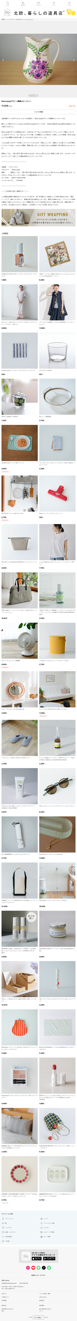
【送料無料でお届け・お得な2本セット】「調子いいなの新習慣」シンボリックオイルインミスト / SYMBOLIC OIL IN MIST (19, 951)
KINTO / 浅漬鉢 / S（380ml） (10, 416)
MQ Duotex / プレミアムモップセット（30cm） (53, 900)
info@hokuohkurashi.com (9, 1283)
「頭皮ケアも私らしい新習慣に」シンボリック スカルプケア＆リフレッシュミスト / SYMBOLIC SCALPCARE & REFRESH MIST (57, 612)
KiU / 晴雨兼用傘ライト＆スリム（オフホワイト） (16, 854)
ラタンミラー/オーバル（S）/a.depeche (13, 709)
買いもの (23, 5)
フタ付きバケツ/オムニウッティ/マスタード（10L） (54, 660)
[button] (3, 60)
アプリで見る (37, 1317)
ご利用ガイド (5, 1297)
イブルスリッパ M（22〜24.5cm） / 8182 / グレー (16, 757)
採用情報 (41, 1305)
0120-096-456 (23, 1283)
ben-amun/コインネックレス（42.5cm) (50, 854)
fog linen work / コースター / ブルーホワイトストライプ (18, 370)
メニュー (69, 5)
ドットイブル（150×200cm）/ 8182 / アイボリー (53, 709)
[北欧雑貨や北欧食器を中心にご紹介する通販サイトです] (38, 12)
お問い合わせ (43, 1297)
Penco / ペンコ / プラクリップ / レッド (51, 513)
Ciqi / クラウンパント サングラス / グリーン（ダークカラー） (57, 806)
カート (53, 5)
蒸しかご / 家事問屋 (45, 416)
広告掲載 (4, 1300)
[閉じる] (43, 1317)
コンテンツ (38, 5)
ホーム (7, 5)
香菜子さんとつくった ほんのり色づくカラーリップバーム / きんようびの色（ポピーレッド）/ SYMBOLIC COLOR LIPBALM (57, 1097)
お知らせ (4, 1293)
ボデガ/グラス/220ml (45, 370)
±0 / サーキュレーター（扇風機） (11, 660)
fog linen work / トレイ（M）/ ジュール (13, 463)
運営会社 (4, 1305)
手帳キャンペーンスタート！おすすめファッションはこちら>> (17, 19)
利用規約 (41, 1300)
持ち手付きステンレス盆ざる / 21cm (12, 513)
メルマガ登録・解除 (44, 1293)
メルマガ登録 (38, 112)
